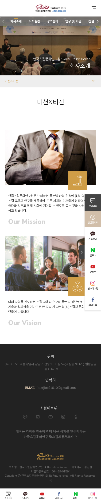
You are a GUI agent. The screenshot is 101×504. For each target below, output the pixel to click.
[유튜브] (50, 416)
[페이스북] (75, 416)
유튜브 (93, 272)
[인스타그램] (63, 416)
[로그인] (50, 480)
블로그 (93, 255)
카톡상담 (93, 239)
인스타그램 (93, 288)
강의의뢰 (93, 206)
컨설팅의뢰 (93, 222)
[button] (3, 21)
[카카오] (25, 416)
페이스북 (93, 305)
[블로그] (37, 416)
